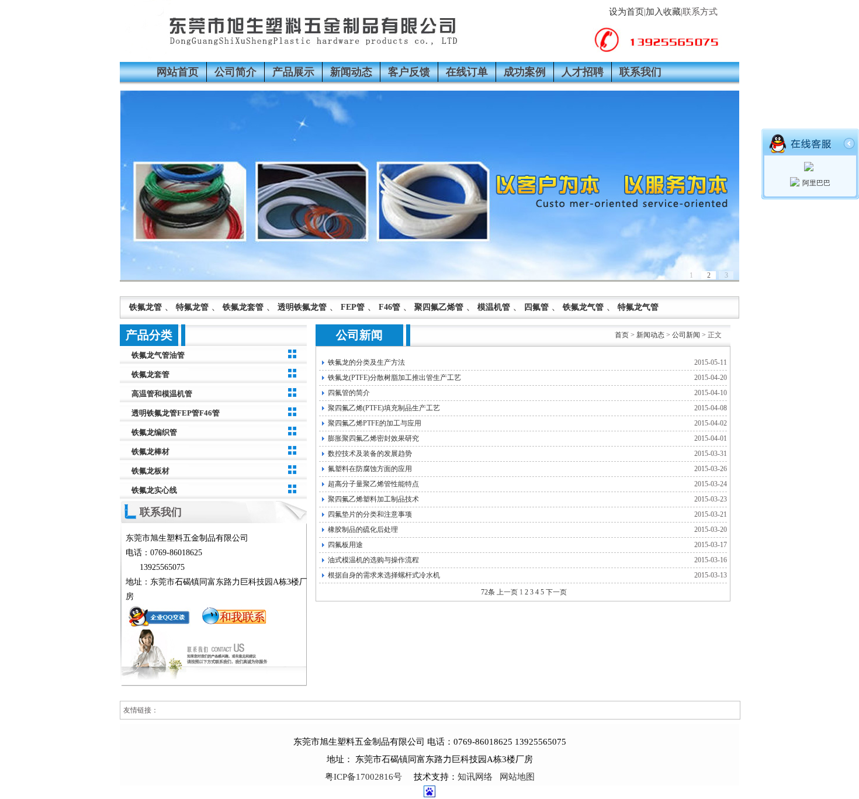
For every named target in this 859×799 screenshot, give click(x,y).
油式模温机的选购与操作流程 (373, 560)
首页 (622, 335)
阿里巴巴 (816, 183)
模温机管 (493, 307)
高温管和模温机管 (161, 393)
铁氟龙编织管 (154, 432)
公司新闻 (686, 335)
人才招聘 (583, 72)
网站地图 (517, 776)
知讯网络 (475, 776)
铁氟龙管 (145, 307)
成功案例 (525, 72)
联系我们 (640, 72)
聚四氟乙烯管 (438, 307)
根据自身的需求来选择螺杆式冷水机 (384, 575)
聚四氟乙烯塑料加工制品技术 (373, 499)
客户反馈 (409, 72)
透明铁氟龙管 (302, 307)
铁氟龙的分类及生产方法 (366, 362)
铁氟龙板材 (150, 470)
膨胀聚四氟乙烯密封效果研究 (373, 438)
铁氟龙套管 (243, 307)
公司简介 (235, 72)
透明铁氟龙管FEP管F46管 (175, 413)
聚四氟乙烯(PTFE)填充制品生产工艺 (384, 408)
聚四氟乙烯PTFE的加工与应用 (374, 423)
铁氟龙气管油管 (158, 355)
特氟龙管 (192, 307)
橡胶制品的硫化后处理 (363, 529)
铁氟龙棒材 (150, 451)
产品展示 (293, 72)
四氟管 (536, 307)
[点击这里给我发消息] (161, 626)
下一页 (556, 592)
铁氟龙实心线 (154, 490)
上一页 (507, 592)
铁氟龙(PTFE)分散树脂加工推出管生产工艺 (394, 377)
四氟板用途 (345, 545)
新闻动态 (351, 72)
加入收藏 (663, 11)
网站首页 (178, 72)
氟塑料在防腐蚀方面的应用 (370, 469)
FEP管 (353, 307)
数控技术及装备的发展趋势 (370, 453)
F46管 (389, 307)
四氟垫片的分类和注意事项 (370, 514)
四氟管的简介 (349, 393)
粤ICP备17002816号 (363, 776)
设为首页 (626, 11)
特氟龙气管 (638, 307)
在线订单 (467, 72)
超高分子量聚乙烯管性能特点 (373, 484)
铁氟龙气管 (583, 307)
